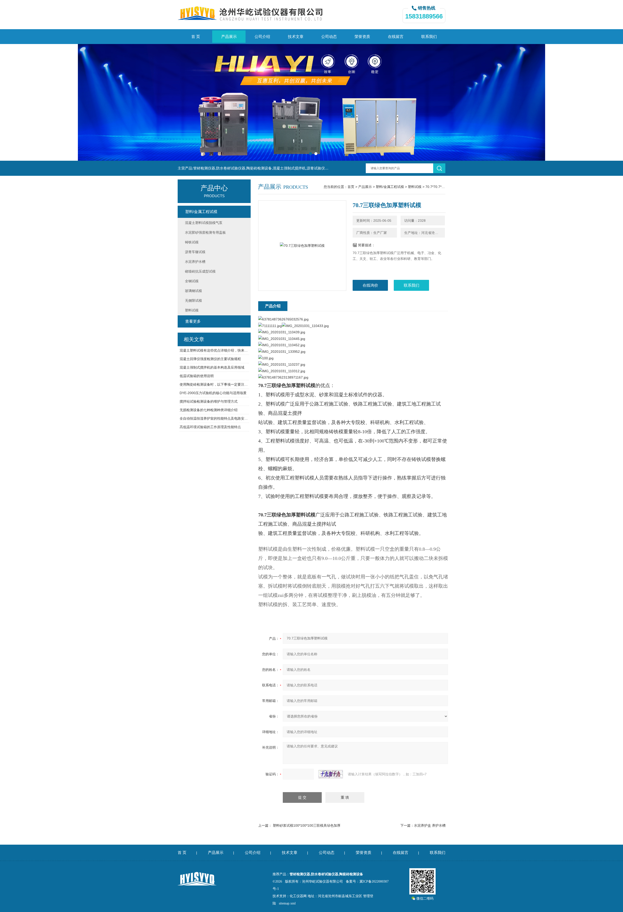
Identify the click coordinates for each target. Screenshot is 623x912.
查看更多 (193, 321)
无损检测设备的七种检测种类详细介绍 (209, 410)
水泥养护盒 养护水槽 (430, 825)
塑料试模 (414, 187)
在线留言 (395, 37)
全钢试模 (192, 281)
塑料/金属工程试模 (390, 187)
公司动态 (329, 37)
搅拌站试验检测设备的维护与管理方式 (209, 401)
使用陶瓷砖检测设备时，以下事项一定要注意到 (214, 384)
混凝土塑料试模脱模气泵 (203, 223)
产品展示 (229, 37)
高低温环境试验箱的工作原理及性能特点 (210, 427)
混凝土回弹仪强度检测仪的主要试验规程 (210, 359)
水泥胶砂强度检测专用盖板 (205, 232)
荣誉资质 (362, 37)
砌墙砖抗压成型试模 (200, 271)
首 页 (195, 37)
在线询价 (370, 285)
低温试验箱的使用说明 (197, 376)
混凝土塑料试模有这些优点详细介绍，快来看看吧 (214, 350)
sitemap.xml (287, 903)
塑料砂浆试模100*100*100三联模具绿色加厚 (306, 825)
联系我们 (429, 37)
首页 (351, 187)
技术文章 (295, 37)
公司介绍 (262, 37)
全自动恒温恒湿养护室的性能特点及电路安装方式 (214, 418)
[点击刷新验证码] (331, 774)
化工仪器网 (298, 896)
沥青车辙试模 (195, 252)
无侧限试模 (193, 300)
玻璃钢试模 (193, 291)
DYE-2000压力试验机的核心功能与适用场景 (213, 393)
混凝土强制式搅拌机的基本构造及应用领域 (212, 367)
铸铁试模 (192, 242)
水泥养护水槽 (195, 262)
